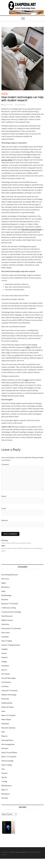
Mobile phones (6, 703)
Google (4, 661)
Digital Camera (7, 620)
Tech (3, 769)
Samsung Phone (7, 740)
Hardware (5, 666)
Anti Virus (5, 579)
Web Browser (6, 786)
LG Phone (5, 686)
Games (4, 653)
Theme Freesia (14, 852)
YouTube (4, 798)
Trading (4, 781)
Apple (3, 583)
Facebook (5, 637)
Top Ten (4, 777)
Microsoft (5, 699)
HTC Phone (5, 674)
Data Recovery (7, 616)
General (4, 93)
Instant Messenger (8, 678)
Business (4, 599)
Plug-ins (4, 736)
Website (4, 520)
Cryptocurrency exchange (11, 612)
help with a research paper (32, 229)
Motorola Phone (7, 707)
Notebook (5, 724)
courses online (6, 160)
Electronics (5, 632)
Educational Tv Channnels (11, 628)
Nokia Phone (6, 719)
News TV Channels (8, 715)
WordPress (23, 852)
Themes (4, 773)
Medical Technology (8, 695)
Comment (5, 464)
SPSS (28, 347)
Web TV (4, 790)
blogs (3, 591)
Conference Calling (8, 608)
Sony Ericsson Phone (9, 752)
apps (26, 380)
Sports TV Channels (8, 757)
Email (4, 508)
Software (4, 748)
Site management (8, 744)
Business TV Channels (9, 604)
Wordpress (5, 794)
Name (4, 496)
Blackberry (5, 587)
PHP (3, 732)
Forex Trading (6, 641)
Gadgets (4, 649)
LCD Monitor (6, 682)
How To (4, 670)
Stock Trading (6, 765)
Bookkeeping (6, 595)
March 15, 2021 (8, 105)
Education (5, 624)
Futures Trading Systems (10, 645)
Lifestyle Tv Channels (9, 690)
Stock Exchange (7, 761)
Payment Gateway (8, 728)
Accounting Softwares (9, 575)
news (3, 711)
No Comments (20, 105)
